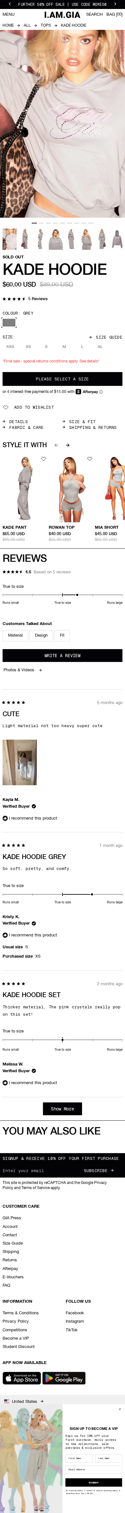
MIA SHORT (107, 528)
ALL (27, 26)
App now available (24, 1363)
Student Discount (19, 1347)
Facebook (75, 1313)
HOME (8, 26)
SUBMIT (93, 1482)
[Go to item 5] (71, 239)
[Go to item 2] (25, 239)
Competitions (15, 1330)
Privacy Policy (16, 1321)
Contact (10, 1235)
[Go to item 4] (56, 239)
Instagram (75, 1321)
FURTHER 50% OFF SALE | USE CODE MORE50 (62, 4)
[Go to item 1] (10, 239)
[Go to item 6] (86, 239)
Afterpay (10, 1269)
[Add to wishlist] (43, 459)
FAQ (6, 1285)
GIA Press (12, 1218)
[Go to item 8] (117, 239)
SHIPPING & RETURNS (93, 427)
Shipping (11, 1252)
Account (10, 1227)
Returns (10, 1260)
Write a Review (71, 657)
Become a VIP (16, 1338)
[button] (25, 299)
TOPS (46, 26)
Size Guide (109, 337)
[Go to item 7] (102, 239)
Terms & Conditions (21, 1313)
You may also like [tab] (51, 1131)
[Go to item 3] (40, 239)
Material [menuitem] (15, 635)
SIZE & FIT (82, 421)
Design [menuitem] (41, 635)
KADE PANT (15, 528)
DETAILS (18, 421)
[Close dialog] (120, 1409)
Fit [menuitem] (62, 635)
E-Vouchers (13, 1277)
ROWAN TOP (62, 528)
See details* (89, 361)
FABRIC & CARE (26, 427)
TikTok (72, 1330)
